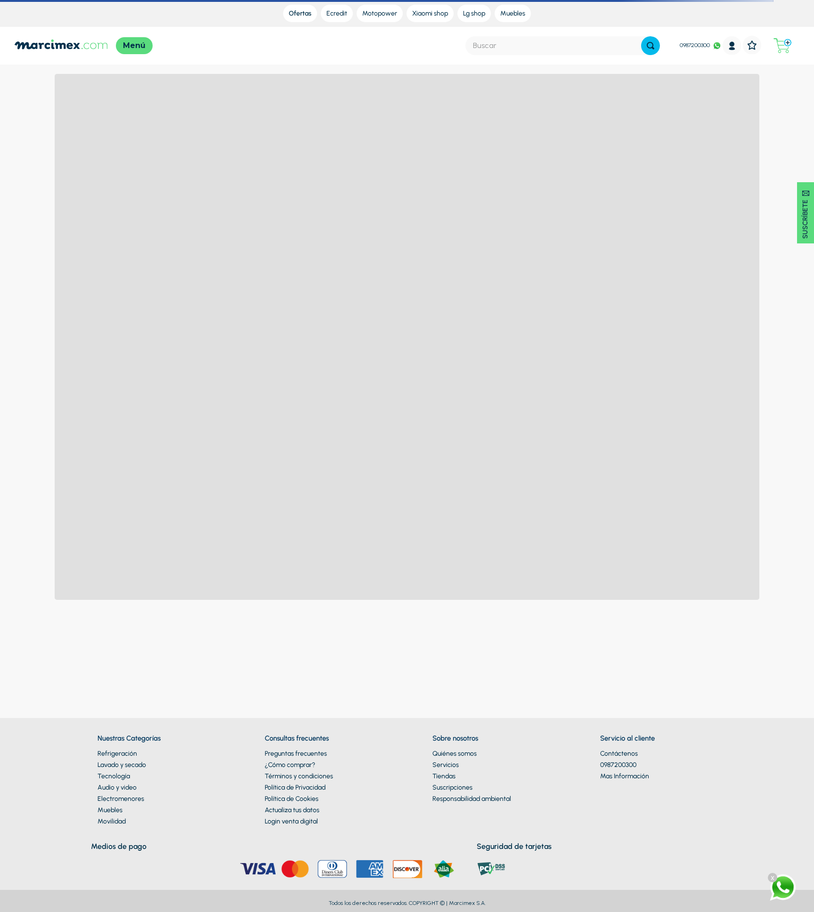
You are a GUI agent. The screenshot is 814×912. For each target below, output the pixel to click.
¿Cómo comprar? (290, 765)
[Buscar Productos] (650, 45)
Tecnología (114, 776)
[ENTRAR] (732, 45)
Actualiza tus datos (292, 810)
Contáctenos (619, 754)
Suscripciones (452, 787)
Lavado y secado (122, 765)
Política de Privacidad (295, 787)
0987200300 (695, 45)
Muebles (110, 810)
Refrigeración (117, 754)
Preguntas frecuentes (296, 754)
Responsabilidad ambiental (471, 799)
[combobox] (562, 45)
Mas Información (624, 776)
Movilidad (112, 821)
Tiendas (444, 776)
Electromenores (121, 799)
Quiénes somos (454, 754)
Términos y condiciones (299, 776)
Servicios (445, 765)
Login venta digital (291, 821)
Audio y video (117, 787)
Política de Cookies (291, 799)
